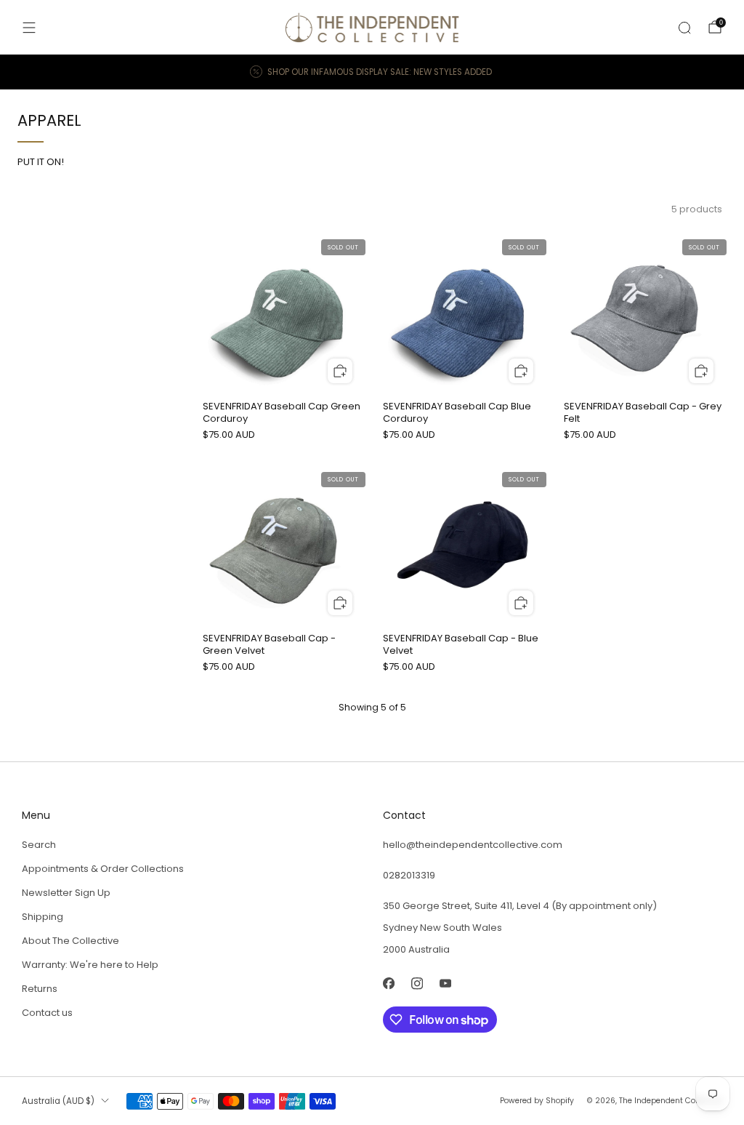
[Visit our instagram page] (417, 983)
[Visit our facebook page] (388, 983)
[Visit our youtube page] (445, 983)
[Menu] (29, 27)
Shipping (42, 917)
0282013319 (409, 875)
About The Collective (70, 941)
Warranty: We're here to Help (90, 965)
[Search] (684, 27)
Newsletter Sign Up (66, 893)
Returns (39, 989)
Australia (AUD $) (58, 1101)
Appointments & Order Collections (103, 869)
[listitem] (372, 72)
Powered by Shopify (537, 1100)
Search (39, 845)
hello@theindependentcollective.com (472, 845)
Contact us (47, 1013)
